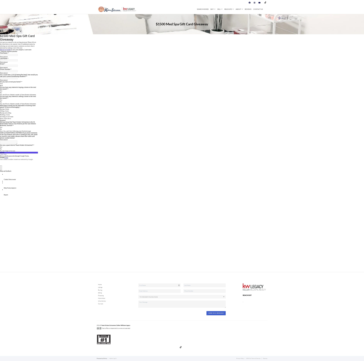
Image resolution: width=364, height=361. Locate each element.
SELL (219, 9)
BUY (212, 9)
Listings (100, 287)
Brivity (105, 358)
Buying (100, 290)
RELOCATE (228, 9)
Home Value (101, 298)
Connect (100, 304)
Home (100, 284)
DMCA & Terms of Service (253, 358)
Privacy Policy (240, 358)
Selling (100, 293)
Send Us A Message (216, 313)
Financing (101, 295)
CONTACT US (258, 9)
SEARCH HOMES (203, 9)
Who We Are (102, 301)
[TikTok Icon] (264, 3)
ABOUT (238, 9)
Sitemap (265, 358)
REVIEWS (248, 9)
